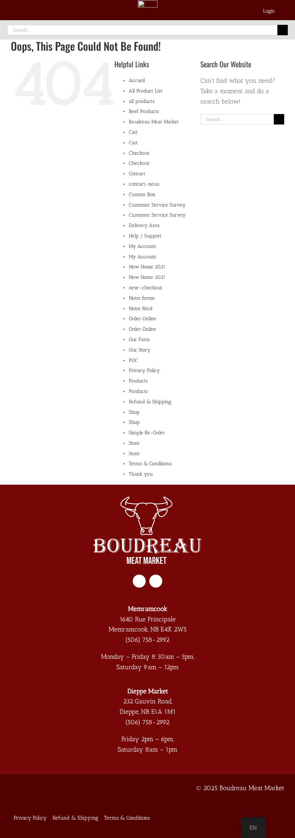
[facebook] (139, 581)
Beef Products (144, 111)
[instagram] (155, 581)
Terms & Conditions (150, 464)
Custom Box (142, 194)
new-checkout (145, 288)
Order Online (142, 319)
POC (133, 360)
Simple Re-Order (147, 433)
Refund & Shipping (150, 402)
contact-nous (144, 184)
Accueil (137, 80)
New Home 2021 (147, 267)
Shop (134, 412)
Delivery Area (144, 225)
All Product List (146, 91)
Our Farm (139, 339)
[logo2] (147, 500)
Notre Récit (141, 308)
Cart (133, 132)
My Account (142, 246)
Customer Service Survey (157, 205)
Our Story (139, 350)
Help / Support (145, 236)
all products (142, 101)
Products (138, 381)
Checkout (139, 153)
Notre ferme (142, 298)
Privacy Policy (144, 370)
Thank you (141, 474)
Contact (137, 174)
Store (134, 443)
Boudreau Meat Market (154, 122)
